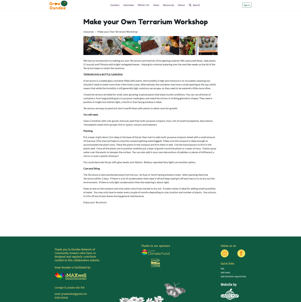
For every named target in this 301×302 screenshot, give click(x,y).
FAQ (222, 268)
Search (196, 4)
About (181, 4)
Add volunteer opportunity (233, 276)
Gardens (114, 4)
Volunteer (128, 4)
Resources (168, 4)
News (156, 4)
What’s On (143, 4)
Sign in (247, 5)
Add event (225, 272)
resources (88, 31)
